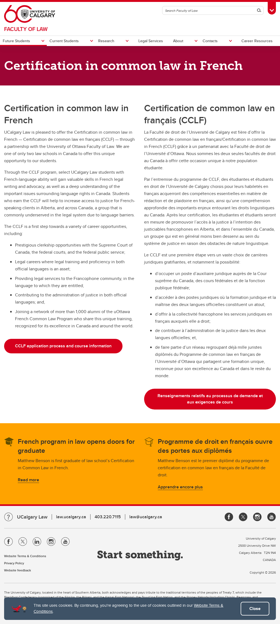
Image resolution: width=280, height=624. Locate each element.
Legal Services (150, 41)
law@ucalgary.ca (145, 517)
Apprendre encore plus (180, 487)
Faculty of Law (26, 29)
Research (106, 41)
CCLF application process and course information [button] (63, 346)
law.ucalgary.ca (71, 517)
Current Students (64, 41)
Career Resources (257, 41)
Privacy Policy (14, 563)
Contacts (210, 41)
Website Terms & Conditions (25, 556)
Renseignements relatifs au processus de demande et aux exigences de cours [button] (210, 399)
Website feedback (17, 570)
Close (255, 608)
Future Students (16, 41)
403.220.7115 (108, 517)
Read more (28, 480)
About (178, 41)
